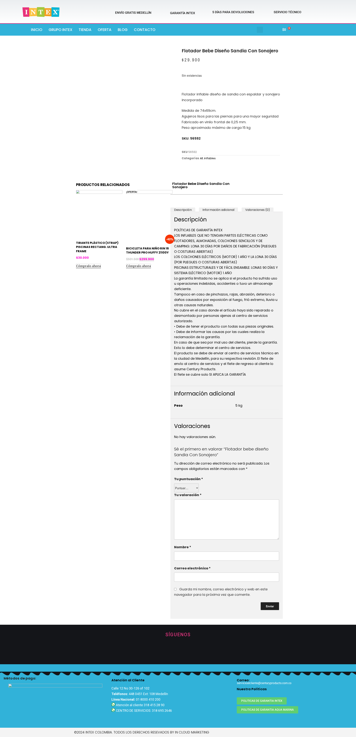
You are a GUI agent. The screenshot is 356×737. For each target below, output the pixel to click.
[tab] (182, 209)
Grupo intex (60, 29)
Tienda (85, 29)
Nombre (182, 547)
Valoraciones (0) (257, 210)
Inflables (210, 158)
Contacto (144, 29)
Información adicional (218, 210)
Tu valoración (188, 495)
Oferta (104, 29)
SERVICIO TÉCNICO (287, 12)
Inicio (36, 29)
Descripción (183, 210)
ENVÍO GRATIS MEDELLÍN (133, 12)
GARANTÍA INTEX (182, 13)
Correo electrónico (192, 568)
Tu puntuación (188, 479)
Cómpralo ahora (88, 266)
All (201, 158)
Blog (123, 29)
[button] (260, 30)
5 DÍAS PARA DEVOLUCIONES (233, 12)
